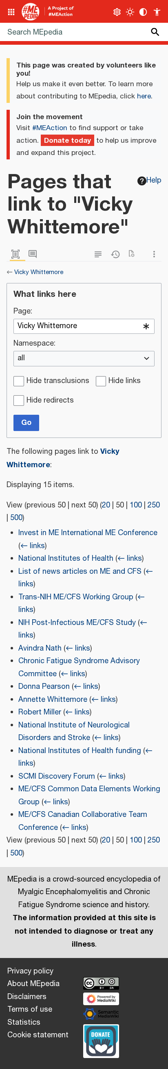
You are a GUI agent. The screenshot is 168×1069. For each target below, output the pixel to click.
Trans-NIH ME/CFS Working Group (75, 597)
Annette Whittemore (52, 699)
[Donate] (101, 1040)
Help (153, 180)
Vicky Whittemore (38, 272)
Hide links (124, 381)
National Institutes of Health (65, 558)
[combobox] (84, 326)
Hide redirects (50, 401)
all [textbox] (21, 358)
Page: (22, 312)
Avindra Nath (40, 648)
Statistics (23, 1022)
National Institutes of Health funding (79, 751)
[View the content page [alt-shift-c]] (17, 254)
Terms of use (29, 1009)
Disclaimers (26, 997)
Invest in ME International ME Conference (87, 533)
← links (32, 546)
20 (106, 505)
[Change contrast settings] (143, 12)
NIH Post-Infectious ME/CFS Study (77, 623)
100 (136, 505)
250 (154, 505)
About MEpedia (33, 984)
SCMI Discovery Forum (56, 776)
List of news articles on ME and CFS (79, 571)
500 (16, 518)
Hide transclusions (58, 381)
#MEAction (49, 128)
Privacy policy (30, 971)
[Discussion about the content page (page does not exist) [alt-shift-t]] (35, 254)
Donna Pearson (44, 686)
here (144, 96)
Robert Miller (39, 712)
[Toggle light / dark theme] (130, 12)
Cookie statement (38, 1035)
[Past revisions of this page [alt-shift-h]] (117, 254)
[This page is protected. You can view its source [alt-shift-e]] (100, 254)
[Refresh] (134, 254)
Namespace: (34, 344)
